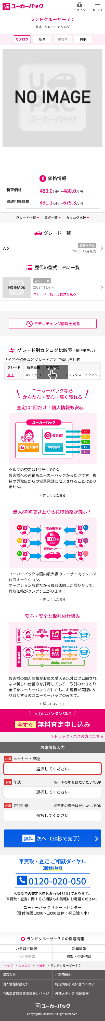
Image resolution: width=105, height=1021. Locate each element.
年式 (17, 782)
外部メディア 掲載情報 (72, 993)
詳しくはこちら (54, 495)
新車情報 (79, 948)
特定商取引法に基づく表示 (75, 984)
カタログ (22, 39)
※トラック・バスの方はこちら (77, 736)
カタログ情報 (26, 948)
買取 (83, 39)
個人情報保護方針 (16, 984)
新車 (42, 39)
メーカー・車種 (26, 758)
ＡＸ (10, 374)
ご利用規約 (63, 974)
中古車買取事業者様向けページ (26, 993)
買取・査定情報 (79, 956)
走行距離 (21, 805)
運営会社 (9, 974)
